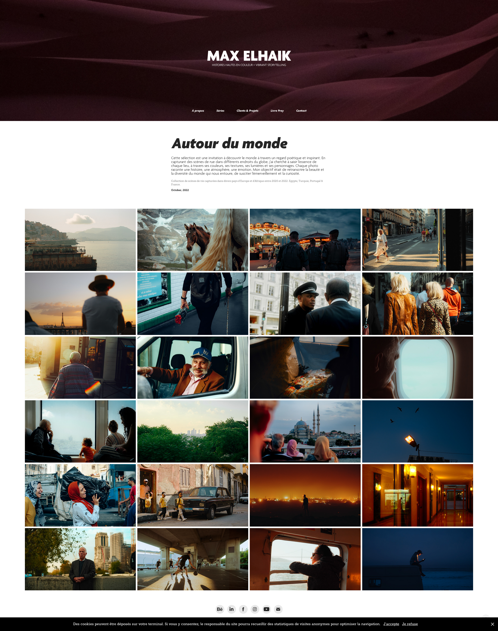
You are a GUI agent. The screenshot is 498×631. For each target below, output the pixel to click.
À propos (198, 110)
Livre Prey (277, 110)
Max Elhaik (249, 56)
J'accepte (391, 624)
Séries (220, 110)
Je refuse (410, 624)
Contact (301, 110)
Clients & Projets (247, 110)
